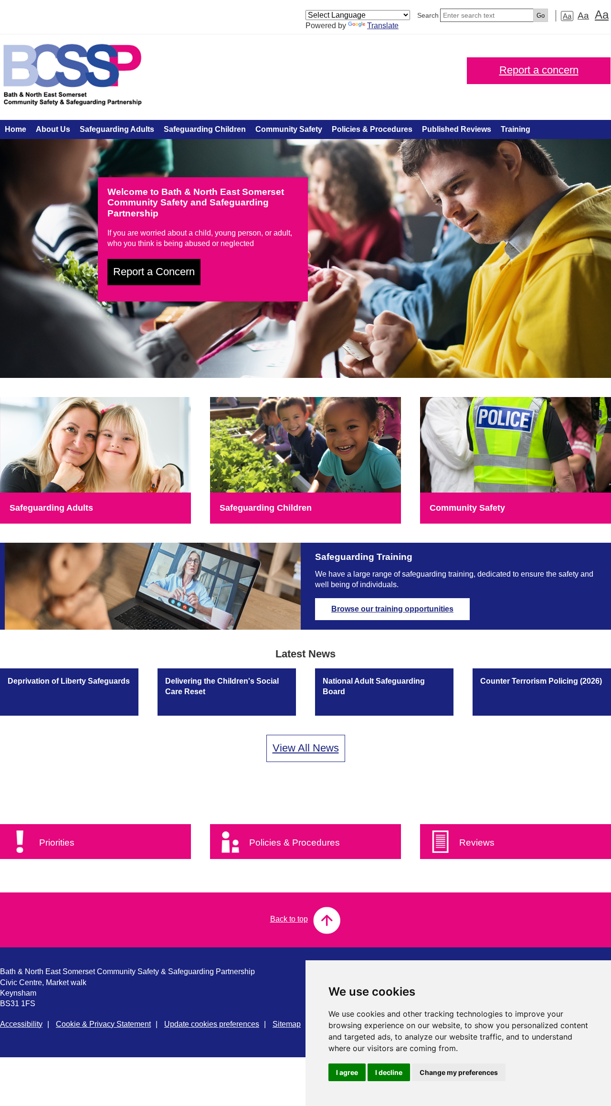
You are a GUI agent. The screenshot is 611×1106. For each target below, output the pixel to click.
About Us (53, 129)
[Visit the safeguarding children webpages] (305, 445)
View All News (306, 748)
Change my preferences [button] (459, 1072)
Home (15, 129)
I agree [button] (347, 1072)
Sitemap (287, 1024)
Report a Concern (154, 272)
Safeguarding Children (205, 129)
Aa (567, 16)
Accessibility (21, 1024)
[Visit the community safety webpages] (515, 445)
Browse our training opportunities (392, 609)
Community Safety (288, 129)
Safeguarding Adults (117, 129)
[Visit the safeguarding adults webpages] (95, 445)
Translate (383, 25)
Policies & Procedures (372, 129)
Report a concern (539, 70)
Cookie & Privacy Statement (103, 1024)
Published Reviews (456, 129)
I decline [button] (388, 1072)
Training (515, 129)
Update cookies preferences (211, 1024)
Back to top (289, 919)
